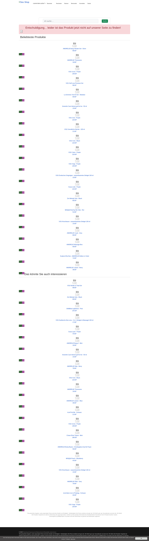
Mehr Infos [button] (73, 539)
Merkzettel (74, 3)
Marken (66, 3)
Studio (89, 3)
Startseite (49, 3)
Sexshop (25, 532)
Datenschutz (39, 532)
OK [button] (141, 538)
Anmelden (82, 3)
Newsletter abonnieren (50, 532)
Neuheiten (59, 3)
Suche (105, 21)
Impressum (32, 532)
